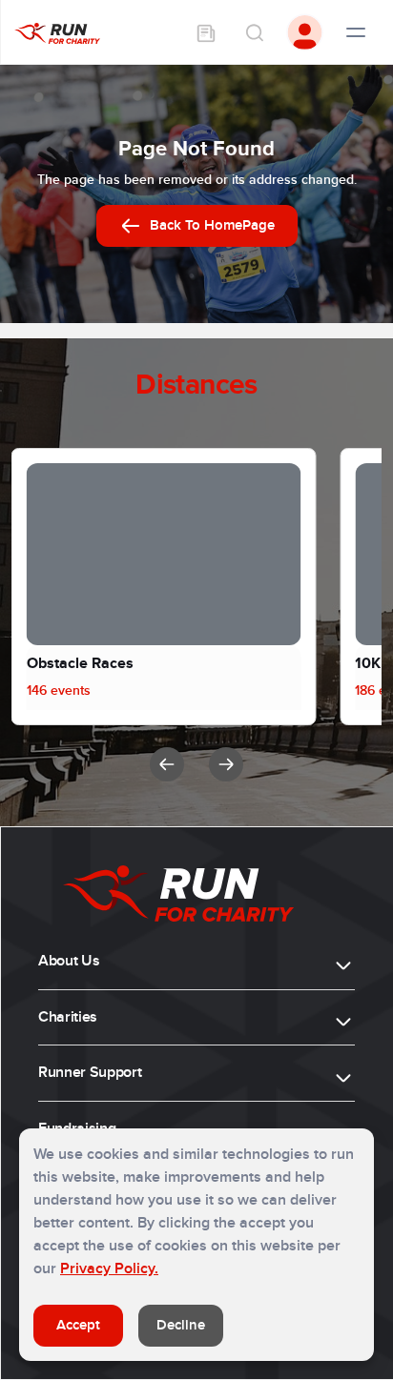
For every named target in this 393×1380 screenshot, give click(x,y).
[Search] (254, 32)
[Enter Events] (206, 32)
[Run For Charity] (57, 32)
